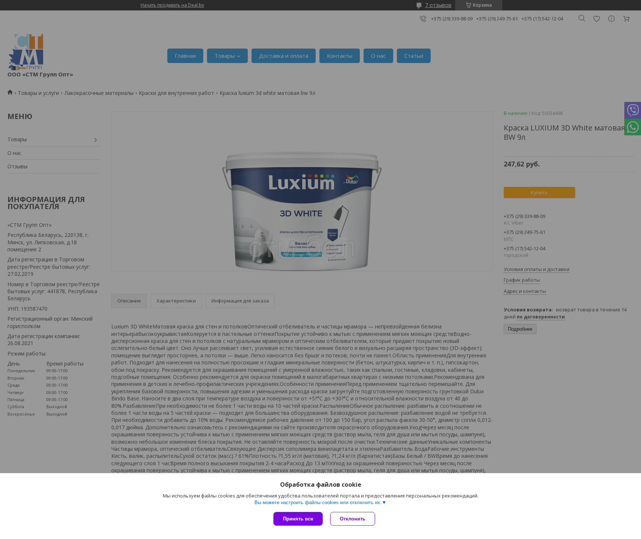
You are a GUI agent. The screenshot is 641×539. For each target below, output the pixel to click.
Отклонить (352, 519)
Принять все (298, 519)
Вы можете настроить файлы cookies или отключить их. (318, 502)
